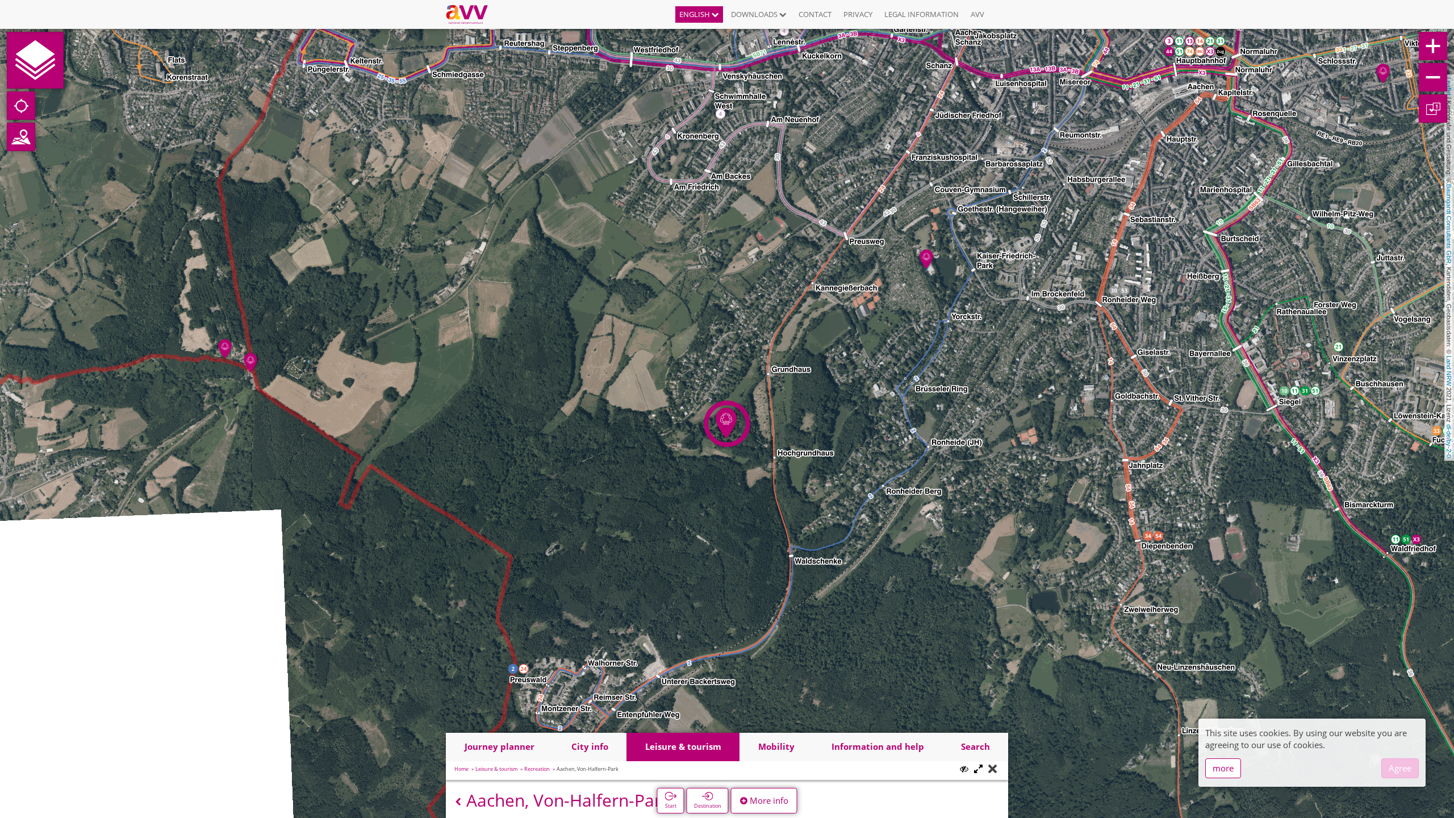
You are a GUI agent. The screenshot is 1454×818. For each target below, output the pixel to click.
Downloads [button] (755, 14)
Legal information (921, 14)
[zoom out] (1433, 77)
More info (767, 800)
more (1223, 768)
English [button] (695, 14)
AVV (977, 14)
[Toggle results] (964, 769)
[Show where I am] (21, 105)
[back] (458, 801)
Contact (815, 14)
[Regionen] (21, 137)
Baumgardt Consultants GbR (1448, 224)
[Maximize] (978, 769)
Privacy (857, 14)
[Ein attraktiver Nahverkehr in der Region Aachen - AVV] (471, 14)
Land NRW (1448, 371)
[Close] (992, 769)
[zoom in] (1433, 46)
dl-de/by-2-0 (1448, 441)
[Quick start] (35, 60)
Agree (1400, 768)
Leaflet (1448, 86)
